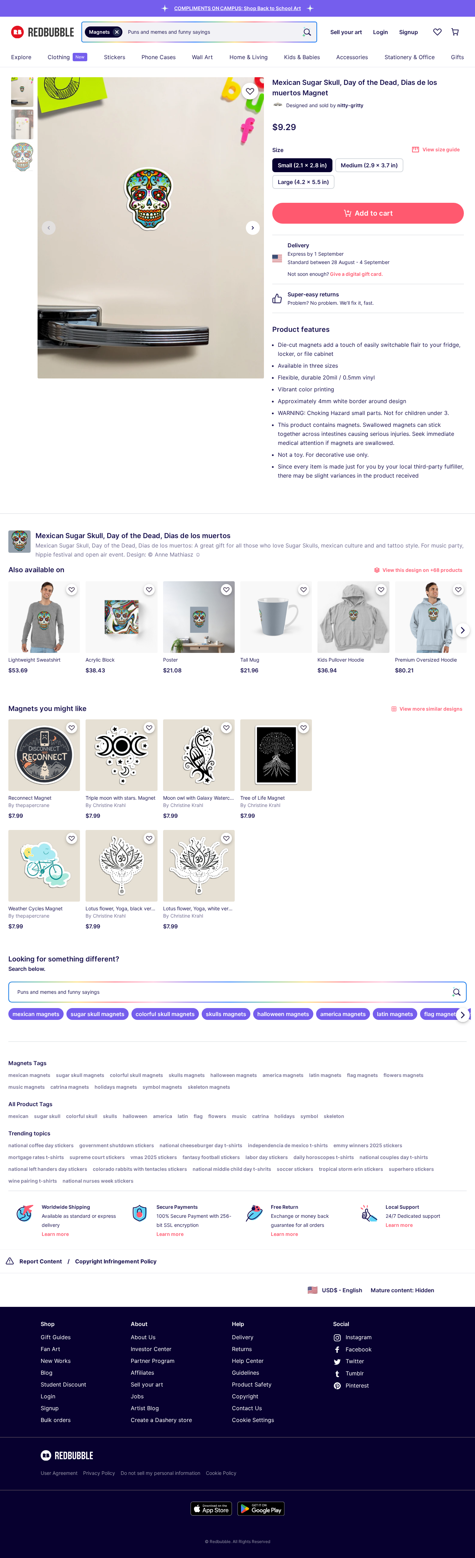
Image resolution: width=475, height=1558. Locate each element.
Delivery (242, 1337)
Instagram (359, 1337)
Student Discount (63, 1384)
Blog (47, 1372)
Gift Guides (56, 1337)
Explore (21, 57)
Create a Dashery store (161, 1419)
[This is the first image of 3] (49, 228)
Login (48, 1396)
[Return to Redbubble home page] (42, 32)
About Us (143, 1337)
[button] (237, 8)
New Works (56, 1360)
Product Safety (252, 1384)
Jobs (137, 1396)
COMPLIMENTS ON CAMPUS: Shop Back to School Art (237, 8)
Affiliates (142, 1372)
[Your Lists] (437, 32)
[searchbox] (237, 992)
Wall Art (202, 57)
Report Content (40, 1261)
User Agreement (59, 1473)
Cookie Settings (253, 1420)
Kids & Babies (302, 57)
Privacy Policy (99, 1473)
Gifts (457, 57)
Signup (50, 1408)
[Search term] (307, 32)
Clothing (66, 57)
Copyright (245, 1396)
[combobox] (199, 32)
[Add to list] (250, 91)
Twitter (355, 1361)
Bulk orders (56, 1419)
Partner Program (153, 1360)
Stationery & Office (410, 57)
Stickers (114, 57)
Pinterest (357, 1385)
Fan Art (50, 1348)
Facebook (359, 1349)
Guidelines (245, 1372)
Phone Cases (159, 57)
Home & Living (249, 57)
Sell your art (147, 1384)
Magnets (20, 1063)
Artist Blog (145, 1408)
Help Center (248, 1360)
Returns (242, 1348)
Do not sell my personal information (160, 1473)
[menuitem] (21, 57)
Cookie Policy (221, 1473)
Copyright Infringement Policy (115, 1261)
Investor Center (151, 1348)
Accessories (352, 57)
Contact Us (247, 1408)
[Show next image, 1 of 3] (253, 228)
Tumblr (355, 1373)
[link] (36, 1014)
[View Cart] (455, 32)
